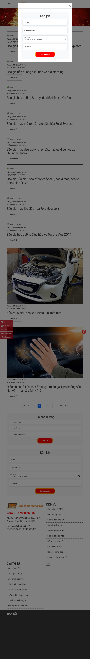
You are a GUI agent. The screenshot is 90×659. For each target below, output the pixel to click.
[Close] (69, 6)
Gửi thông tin (45, 54)
